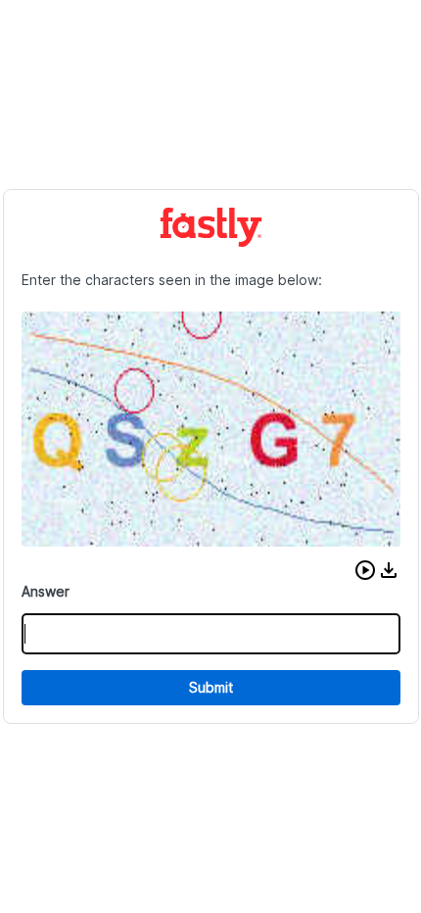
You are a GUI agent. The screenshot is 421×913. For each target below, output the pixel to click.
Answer (46, 591)
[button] (365, 570)
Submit (211, 687)
